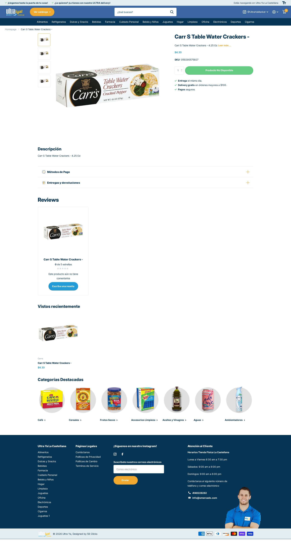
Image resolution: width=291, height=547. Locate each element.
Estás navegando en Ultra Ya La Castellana (256, 3)
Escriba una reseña (63, 286)
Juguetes (168, 21)
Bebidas (96, 21)
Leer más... (224, 45)
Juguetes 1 (44, 515)
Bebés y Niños (150, 21)
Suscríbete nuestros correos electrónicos (137, 462)
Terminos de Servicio (87, 465)
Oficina (205, 21)
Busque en (171, 12)
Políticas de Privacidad (88, 456)
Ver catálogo (41, 11)
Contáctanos (83, 452)
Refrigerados (59, 21)
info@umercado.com (204, 497)
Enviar (126, 480)
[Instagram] (115, 454)
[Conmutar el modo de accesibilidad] (284, 3)
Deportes (236, 21)
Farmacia (110, 21)
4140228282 (199, 492)
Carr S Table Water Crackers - (55, 362)
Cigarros (249, 21)
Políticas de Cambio (86, 461)
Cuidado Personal (129, 21)
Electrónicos (220, 21)
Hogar (180, 21)
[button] (155, 87)
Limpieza (193, 21)
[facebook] (122, 454)
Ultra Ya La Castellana (52, 446)
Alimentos (42, 21)
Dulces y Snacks (79, 21)
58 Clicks (92, 533)
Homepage (11, 29)
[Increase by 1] (182, 67)
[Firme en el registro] (275, 12)
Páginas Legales (86, 446)
